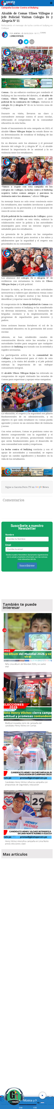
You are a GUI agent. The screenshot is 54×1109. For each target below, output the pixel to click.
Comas (43, 33)
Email (8, 545)
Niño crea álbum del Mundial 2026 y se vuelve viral (25, 665)
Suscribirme (27, 565)
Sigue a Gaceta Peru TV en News (27, 487)
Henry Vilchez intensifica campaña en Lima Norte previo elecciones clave (27, 842)
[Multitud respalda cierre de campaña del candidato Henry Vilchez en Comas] (28, 696)
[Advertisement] (27, 972)
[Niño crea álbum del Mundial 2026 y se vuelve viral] (28, 637)
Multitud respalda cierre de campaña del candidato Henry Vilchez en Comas (23, 724)
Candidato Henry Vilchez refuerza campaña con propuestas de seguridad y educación (26, 783)
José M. (16, 33)
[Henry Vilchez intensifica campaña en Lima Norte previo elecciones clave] (28, 814)
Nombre (9, 534)
